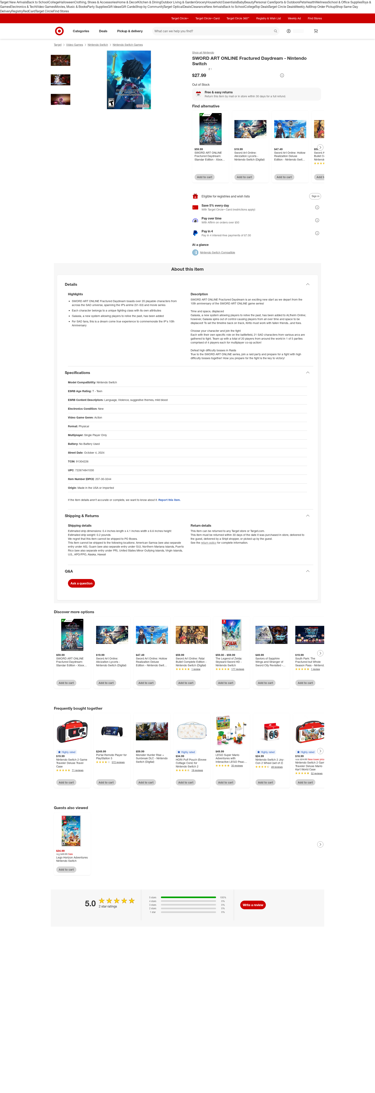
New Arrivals (214, 7)
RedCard (29, 11)
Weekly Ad (302, 7)
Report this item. (169, 499)
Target (58, 44)
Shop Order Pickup (322, 7)
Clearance (198, 7)
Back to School (37, 2)
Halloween (66, 2)
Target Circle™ (179, 18)
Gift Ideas (114, 7)
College (53, 2)
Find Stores (61, 11)
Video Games (45, 7)
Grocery (200, 2)
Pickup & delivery (130, 31)
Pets (303, 2)
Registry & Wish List (268, 18)
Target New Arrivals (13, 2)
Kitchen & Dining (149, 2)
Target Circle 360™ (238, 18)
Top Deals (261, 7)
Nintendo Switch (98, 44)
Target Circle (44, 11)
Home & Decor (127, 2)
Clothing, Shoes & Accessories (95, 2)
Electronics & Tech (23, 7)
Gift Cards (128, 7)
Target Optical (173, 7)
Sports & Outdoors (287, 2)
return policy (208, 542)
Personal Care (264, 2)
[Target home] (59, 31)
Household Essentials (221, 2)
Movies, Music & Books (71, 7)
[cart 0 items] (316, 31)
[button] (202, 69)
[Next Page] (320, 147)
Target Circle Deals (281, 7)
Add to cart (204, 177)
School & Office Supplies (345, 2)
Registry (17, 11)
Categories (81, 31)
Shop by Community (149, 7)
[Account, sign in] (296, 31)
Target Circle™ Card (208, 18)
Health (310, 2)
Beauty (249, 2)
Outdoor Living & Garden (178, 2)
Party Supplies (97, 7)
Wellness (321, 2)
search (275, 31)
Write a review (253, 905)
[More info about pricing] (282, 75)
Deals (187, 7)
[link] (202, 69)
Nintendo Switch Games (128, 44)
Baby (240, 2)
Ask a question (81, 583)
